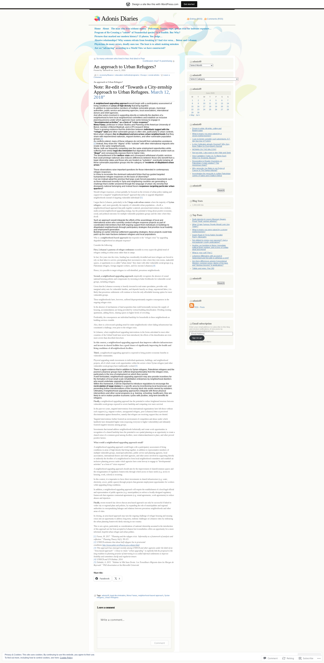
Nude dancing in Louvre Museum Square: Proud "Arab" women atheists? (209, 220)
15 (192, 106)
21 (228, 106)
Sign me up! (197, 338)
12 (216, 103)
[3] (141, 198)
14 (228, 103)
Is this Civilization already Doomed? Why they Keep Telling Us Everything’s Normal (211, 145)
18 (210, 106)
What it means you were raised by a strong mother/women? (207, 135)
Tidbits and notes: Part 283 (203, 268)
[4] (154, 266)
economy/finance (107, 75)
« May (191, 115)
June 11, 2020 (119, 70)
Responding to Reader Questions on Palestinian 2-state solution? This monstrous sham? (207, 163)
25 (210, 109)
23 (198, 109)
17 (204, 106)
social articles (153, 75)
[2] (95, 143)
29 (192, 113)
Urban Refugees (111, 597)
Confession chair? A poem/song (157, 61)
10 (204, 103)
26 (216, 109)
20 (222, 106)
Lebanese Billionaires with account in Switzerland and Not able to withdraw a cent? (210, 257)
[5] (136, 366)
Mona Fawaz (132, 595)
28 (228, 109)
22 (192, 109)
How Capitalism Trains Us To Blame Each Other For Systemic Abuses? (209, 157)
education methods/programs (127, 75)
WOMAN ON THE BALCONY (204, 149)
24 (204, 109)
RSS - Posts (200, 307)
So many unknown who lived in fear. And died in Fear (120, 58)
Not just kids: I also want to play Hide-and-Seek (211, 153)
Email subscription (202, 323)
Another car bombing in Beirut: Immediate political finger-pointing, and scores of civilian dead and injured (210, 247)
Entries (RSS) (196, 19)
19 (216, 106)
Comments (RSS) (215, 19)
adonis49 (106, 70)
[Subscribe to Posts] (191, 307)
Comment (159, 643)
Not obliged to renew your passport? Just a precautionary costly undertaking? (209, 241)
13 (222, 103)
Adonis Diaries (119, 18)
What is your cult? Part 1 (202, 253)
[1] (102, 139)
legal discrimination (118, 595)
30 (198, 113)
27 (222, 109)
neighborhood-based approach (150, 595)
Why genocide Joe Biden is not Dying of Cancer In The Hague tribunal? (208, 169)
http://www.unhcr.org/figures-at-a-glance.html (120, 545)
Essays (144, 75)
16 (198, 106)
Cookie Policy (66, 658)
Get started (189, 4)
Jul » (198, 115)
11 (210, 103)
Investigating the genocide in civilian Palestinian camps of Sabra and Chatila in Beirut (211, 175)
